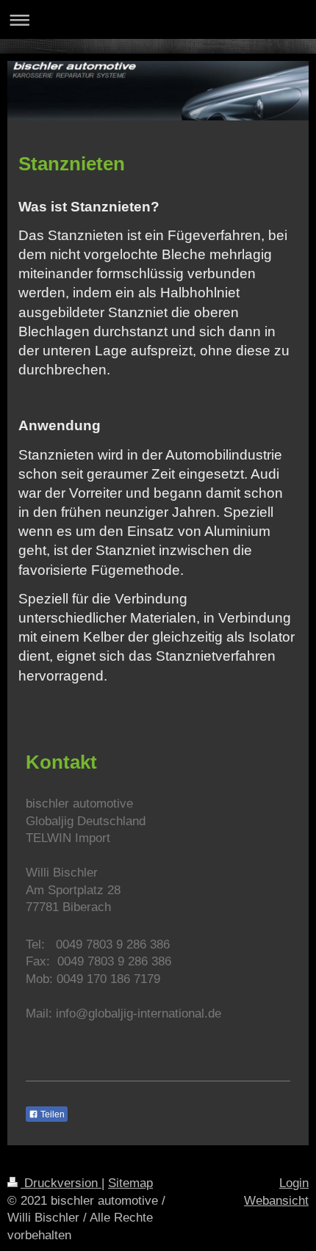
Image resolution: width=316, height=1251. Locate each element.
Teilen (51, 1114)
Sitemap (130, 1183)
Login (294, 1183)
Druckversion (61, 1183)
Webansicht (276, 1201)
